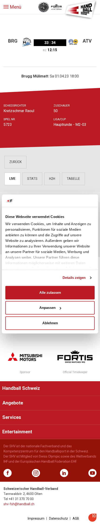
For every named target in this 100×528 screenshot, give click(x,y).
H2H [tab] (52, 178)
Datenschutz (58, 518)
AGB (76, 518)
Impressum (36, 518)
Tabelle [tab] (73, 178)
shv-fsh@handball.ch (18, 504)
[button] (12, 7)
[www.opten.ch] (92, 520)
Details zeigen (74, 278)
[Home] (80, 9)
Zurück (15, 162)
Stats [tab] (32, 178)
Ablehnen (50, 323)
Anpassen (47, 308)
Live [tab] (12, 178)
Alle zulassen (50, 292)
